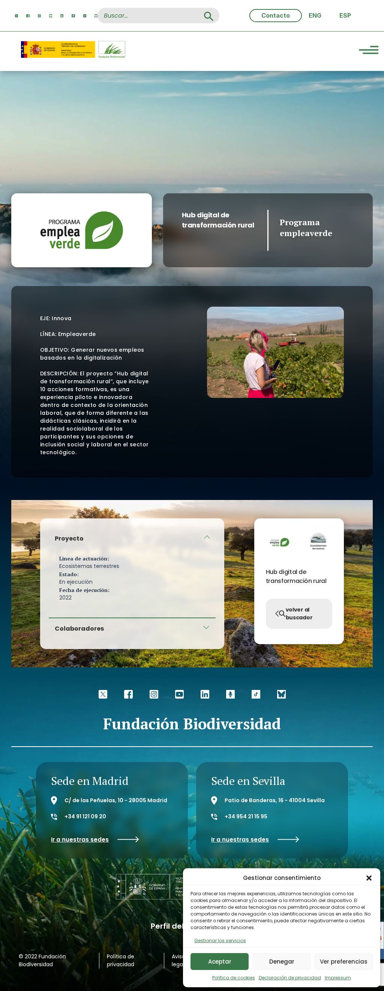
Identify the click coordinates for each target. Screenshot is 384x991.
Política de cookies (233, 977)
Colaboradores (79, 628)
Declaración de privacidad (290, 977)
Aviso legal (178, 960)
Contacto (275, 15)
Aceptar (219, 961)
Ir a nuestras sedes (80, 839)
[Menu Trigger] (368, 51)
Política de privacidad (120, 960)
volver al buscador (299, 613)
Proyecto (69, 538)
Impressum (338, 977)
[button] (369, 878)
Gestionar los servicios (220, 940)
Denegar (281, 961)
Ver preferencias (344, 961)
